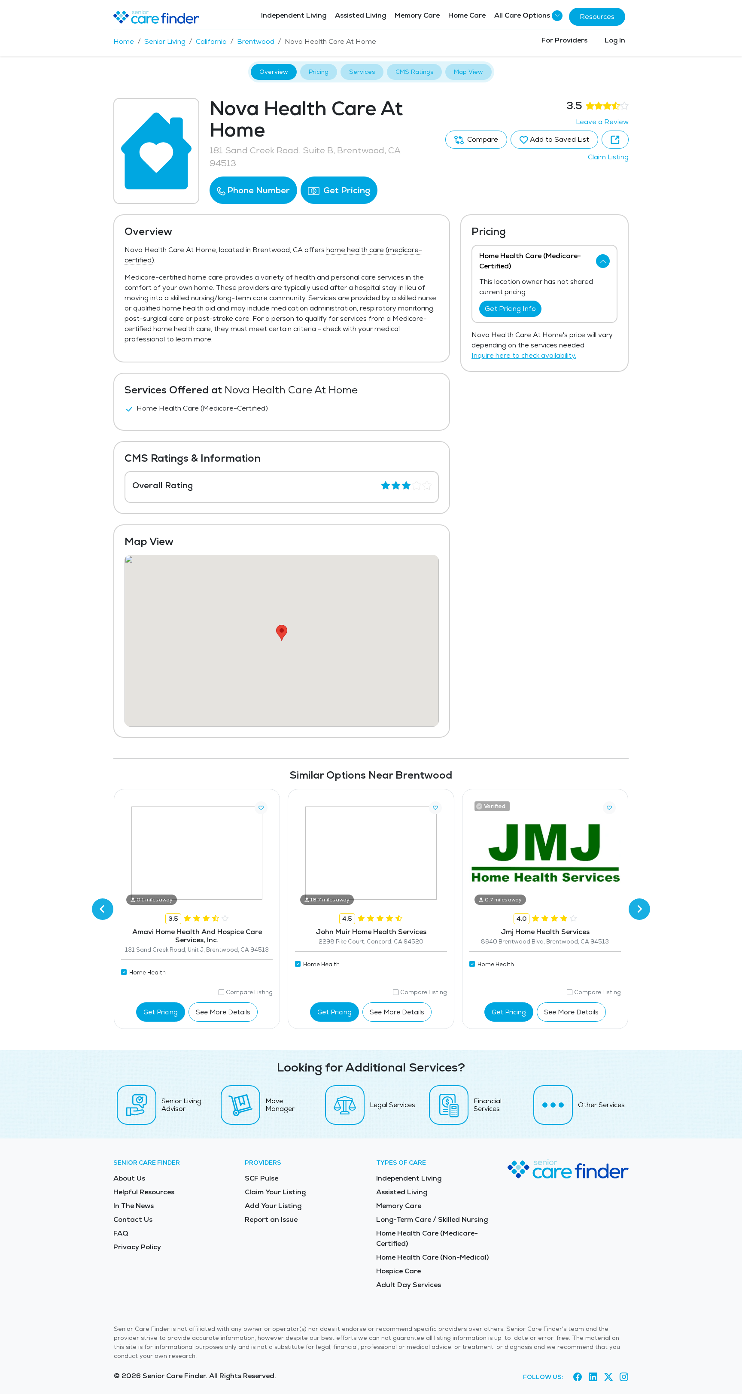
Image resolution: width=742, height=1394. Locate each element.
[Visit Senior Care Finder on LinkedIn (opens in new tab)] (593, 1377)
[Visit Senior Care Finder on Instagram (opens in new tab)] (624, 1377)
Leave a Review (602, 121)
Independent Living (293, 15)
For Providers (564, 40)
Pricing (318, 72)
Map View (468, 72)
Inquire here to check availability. (523, 355)
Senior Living (165, 41)
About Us (129, 1178)
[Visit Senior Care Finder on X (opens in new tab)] (608, 1377)
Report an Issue (271, 1219)
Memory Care (417, 15)
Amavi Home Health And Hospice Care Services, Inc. (197, 935)
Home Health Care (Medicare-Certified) (427, 1238)
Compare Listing (249, 992)
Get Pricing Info (510, 308)
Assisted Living (360, 15)
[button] (253, 190)
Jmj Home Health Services (545, 931)
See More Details (223, 1012)
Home (123, 41)
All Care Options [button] (522, 15)
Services (362, 72)
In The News (133, 1205)
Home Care (467, 15)
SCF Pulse (261, 1178)
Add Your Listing (273, 1205)
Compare (481, 139)
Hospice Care (398, 1270)
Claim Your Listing (275, 1191)
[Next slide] (639, 909)
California (211, 41)
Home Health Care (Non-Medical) (432, 1257)
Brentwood (255, 41)
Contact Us (132, 1219)
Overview (273, 72)
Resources (597, 16)
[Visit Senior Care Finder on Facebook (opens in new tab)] (577, 1377)
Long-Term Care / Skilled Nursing (432, 1219)
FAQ (120, 1233)
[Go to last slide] (102, 909)
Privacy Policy (137, 1246)
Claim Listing (608, 156)
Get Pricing (345, 190)
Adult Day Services (408, 1284)
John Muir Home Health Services (371, 931)
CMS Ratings (414, 72)
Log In (615, 40)
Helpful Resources (143, 1191)
